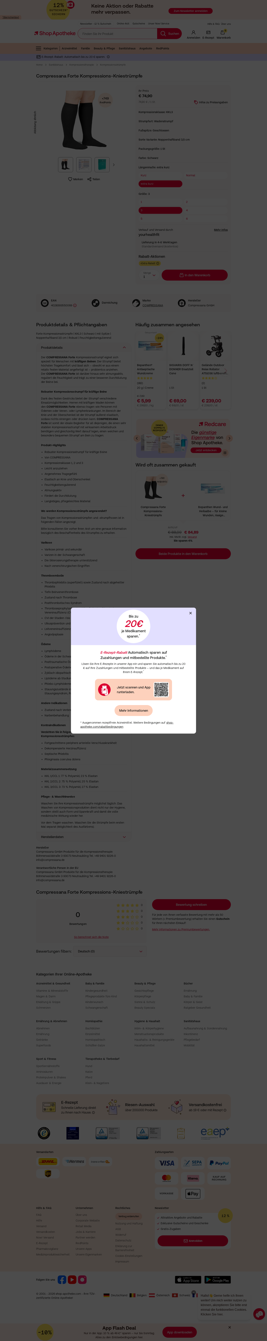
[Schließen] (190, 613)
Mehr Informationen (133, 710)
